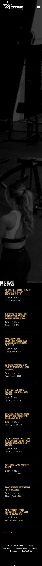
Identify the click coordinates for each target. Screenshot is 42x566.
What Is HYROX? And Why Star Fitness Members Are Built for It (17, 367)
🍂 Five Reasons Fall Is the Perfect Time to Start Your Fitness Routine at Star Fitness (17, 442)
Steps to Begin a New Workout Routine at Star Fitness (16, 392)
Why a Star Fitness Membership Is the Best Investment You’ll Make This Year (16, 342)
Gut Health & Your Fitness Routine (17, 466)
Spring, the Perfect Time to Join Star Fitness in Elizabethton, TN (17, 292)
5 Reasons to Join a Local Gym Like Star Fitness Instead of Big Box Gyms (16, 316)
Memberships (21, 548)
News (34, 548)
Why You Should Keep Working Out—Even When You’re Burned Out (16, 512)
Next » (12, 533)
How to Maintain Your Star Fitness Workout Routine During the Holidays (17, 416)
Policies (13, 551)
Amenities (18, 545)
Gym (7, 545)
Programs (6, 548)
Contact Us (27, 551)
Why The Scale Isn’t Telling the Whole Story (17, 488)
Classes (31, 545)
